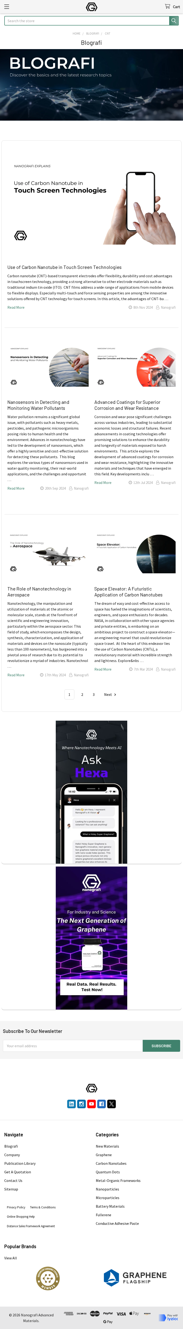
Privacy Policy (16, 1207)
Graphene (104, 1154)
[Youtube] (91, 1104)
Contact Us (13, 1180)
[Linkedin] (71, 1104)
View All (10, 1258)
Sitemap (11, 1189)
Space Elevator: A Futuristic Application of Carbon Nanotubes (128, 591)
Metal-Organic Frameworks (118, 1180)
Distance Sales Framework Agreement (31, 1226)
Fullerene (103, 1214)
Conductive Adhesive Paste (117, 1223)
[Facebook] (101, 1104)
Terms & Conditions (43, 1207)
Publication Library (20, 1163)
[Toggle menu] (6, 6)
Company (12, 1154)
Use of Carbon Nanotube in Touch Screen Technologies (64, 267)
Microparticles (107, 1197)
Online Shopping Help (21, 1217)
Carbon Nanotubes (111, 1163)
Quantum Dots (108, 1172)
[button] (48, 1278)
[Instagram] (81, 1104)
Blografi (11, 1146)
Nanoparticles (107, 1189)
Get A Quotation (17, 1172)
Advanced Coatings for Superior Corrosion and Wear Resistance (127, 405)
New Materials (107, 1146)
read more (16, 307)
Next (108, 694)
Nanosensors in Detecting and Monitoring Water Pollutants (38, 405)
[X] (111, 1104)
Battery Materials (110, 1206)
